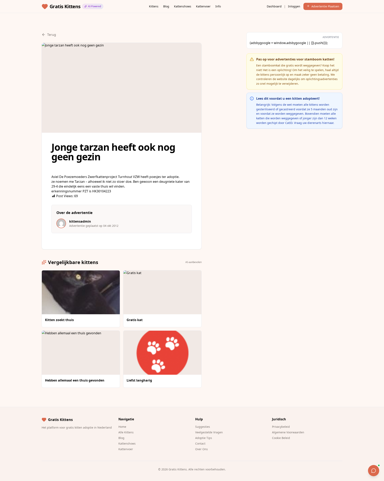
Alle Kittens (126, 432)
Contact (200, 443)
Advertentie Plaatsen (325, 6)
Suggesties (202, 427)
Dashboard (274, 6)
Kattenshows (182, 6)
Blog (166, 6)
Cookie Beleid (281, 438)
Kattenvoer (203, 6)
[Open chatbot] (373, 470)
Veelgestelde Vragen (209, 432)
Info (218, 6)
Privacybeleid (281, 427)
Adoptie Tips (203, 438)
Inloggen (294, 6)
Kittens (153, 6)
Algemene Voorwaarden (288, 432)
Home (122, 427)
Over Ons (201, 449)
